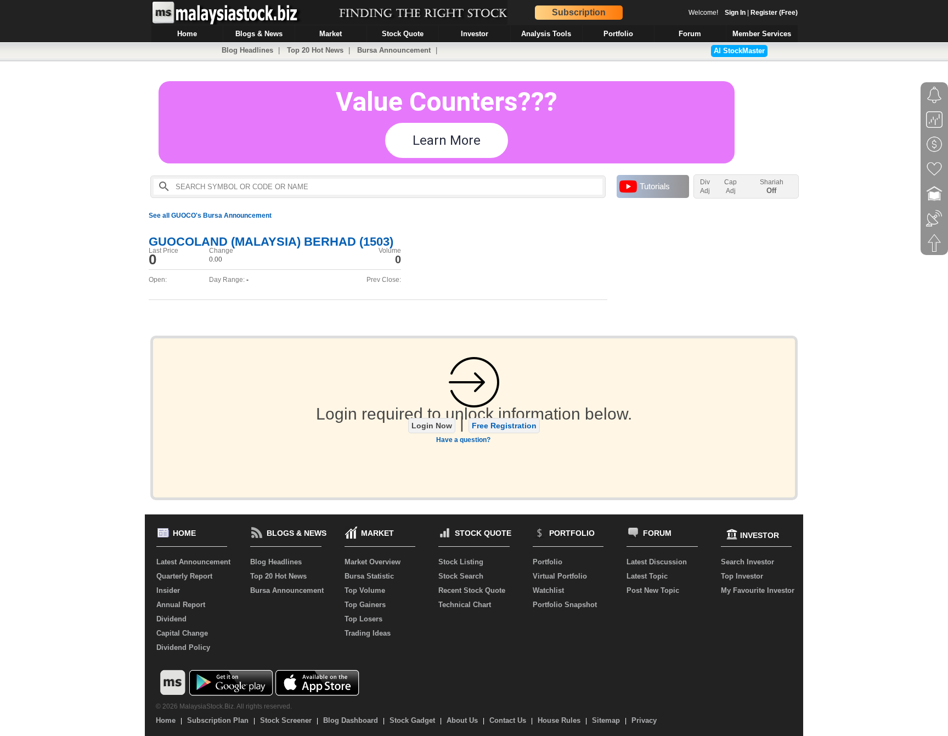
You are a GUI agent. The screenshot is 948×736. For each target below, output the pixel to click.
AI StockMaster (739, 51)
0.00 (215, 259)
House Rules (559, 720)
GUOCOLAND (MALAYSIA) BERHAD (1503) (271, 241)
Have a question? (463, 440)
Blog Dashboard (350, 720)
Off (771, 190)
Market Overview (372, 562)
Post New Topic (653, 590)
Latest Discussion (657, 562)
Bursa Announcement (394, 50)
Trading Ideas (368, 633)
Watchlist (548, 590)
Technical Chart (464, 605)
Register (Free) (774, 12)
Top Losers (363, 619)
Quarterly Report (184, 576)
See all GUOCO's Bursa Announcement (210, 215)
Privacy (644, 720)
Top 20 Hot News (315, 50)
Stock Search (460, 576)
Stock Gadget (412, 720)
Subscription (579, 12)
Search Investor (747, 562)
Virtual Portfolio (560, 576)
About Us (462, 720)
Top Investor (742, 576)
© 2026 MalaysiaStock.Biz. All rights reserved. (224, 706)
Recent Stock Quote (471, 590)
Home (166, 720)
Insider (168, 590)
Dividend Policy (183, 647)
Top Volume (365, 590)
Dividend (171, 619)
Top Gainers (365, 605)
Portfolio (547, 562)
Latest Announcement (193, 562)
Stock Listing (460, 562)
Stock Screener (286, 720)
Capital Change (182, 633)
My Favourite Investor (757, 590)
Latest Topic (647, 576)
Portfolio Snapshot (565, 605)
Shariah (771, 186)
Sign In (735, 12)
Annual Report (180, 605)
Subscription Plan (218, 720)
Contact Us (507, 720)
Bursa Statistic (369, 576)
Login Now (431, 425)
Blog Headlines (247, 50)
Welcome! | (743, 12)
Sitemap (606, 720)
